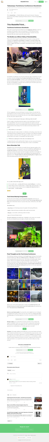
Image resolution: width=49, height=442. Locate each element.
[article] (24, 400)
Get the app (29, 437)
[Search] (35, 2)
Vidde (12, 43)
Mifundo (9, 212)
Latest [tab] (11, 394)
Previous (10, 363)
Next (39, 363)
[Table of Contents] (1, 221)
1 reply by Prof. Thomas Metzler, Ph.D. (16, 385)
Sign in (46, 1)
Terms (29, 435)
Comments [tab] (9, 370)
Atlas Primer (10, 208)
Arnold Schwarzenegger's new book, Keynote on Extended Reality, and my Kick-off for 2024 (20, 413)
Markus (10, 379)
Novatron (16, 42)
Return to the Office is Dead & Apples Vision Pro (17, 405)
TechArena (30, 29)
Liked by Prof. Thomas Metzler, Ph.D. (14, 380)
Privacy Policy (32, 353)
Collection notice (33, 435)
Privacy (26, 435)
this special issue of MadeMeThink (17, 307)
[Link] (6, 24)
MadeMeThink (12, 15)
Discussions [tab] (14, 394)
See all (9, 420)
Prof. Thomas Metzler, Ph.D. (13, 9)
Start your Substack (22, 437)
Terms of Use (29, 352)
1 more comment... (10, 390)
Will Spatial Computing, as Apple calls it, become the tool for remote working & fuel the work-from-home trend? (19, 407)
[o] (24, 96)
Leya (9, 215)
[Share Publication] (37, 2)
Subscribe (41, 1)
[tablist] (11, 370)
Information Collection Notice (24, 353)
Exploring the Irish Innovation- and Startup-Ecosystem (19, 397)
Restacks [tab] (13, 370)
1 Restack (14, 356)
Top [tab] (8, 394)
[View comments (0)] (16, 402)
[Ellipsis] (41, 379)
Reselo (9, 210)
